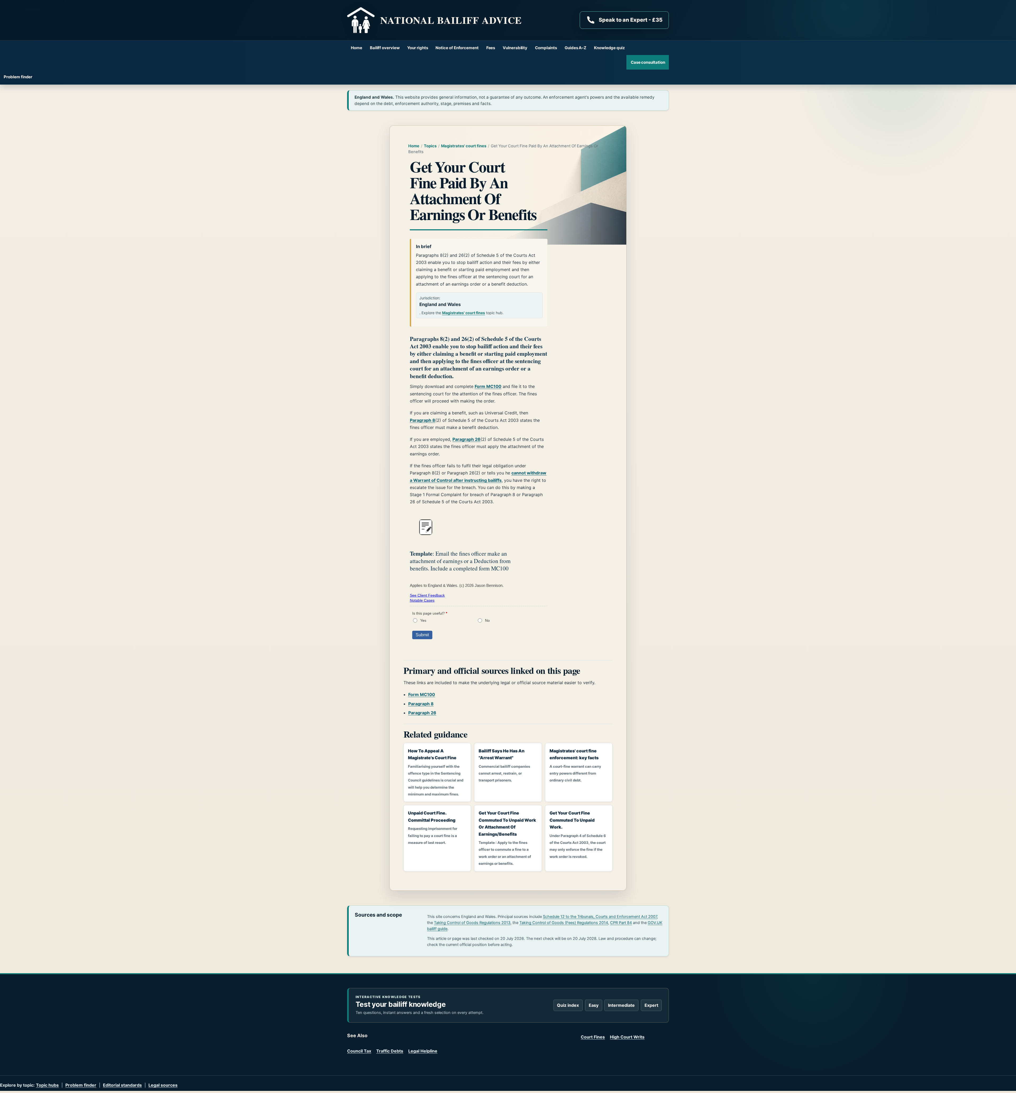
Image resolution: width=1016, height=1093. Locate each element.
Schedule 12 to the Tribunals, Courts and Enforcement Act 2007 (600, 916)
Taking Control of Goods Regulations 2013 (472, 922)
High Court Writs (627, 1037)
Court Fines (593, 1037)
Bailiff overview (385, 47)
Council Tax (359, 1051)
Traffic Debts (389, 1051)
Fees (490, 47)
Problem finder (18, 76)
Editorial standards (122, 1085)
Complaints (546, 47)
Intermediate (621, 1005)
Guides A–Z (575, 47)
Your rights (417, 47)
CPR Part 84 (621, 922)
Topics (430, 146)
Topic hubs (47, 1085)
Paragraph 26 (466, 439)
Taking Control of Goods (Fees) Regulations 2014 (563, 922)
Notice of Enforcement (457, 47)
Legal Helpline (422, 1051)
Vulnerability (515, 47)
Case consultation (648, 62)
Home (356, 47)
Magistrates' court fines (463, 146)
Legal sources (163, 1085)
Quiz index (568, 1005)
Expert (651, 1005)
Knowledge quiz (609, 47)
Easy (593, 1005)
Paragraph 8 (422, 420)
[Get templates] (426, 527)
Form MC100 (488, 386)
